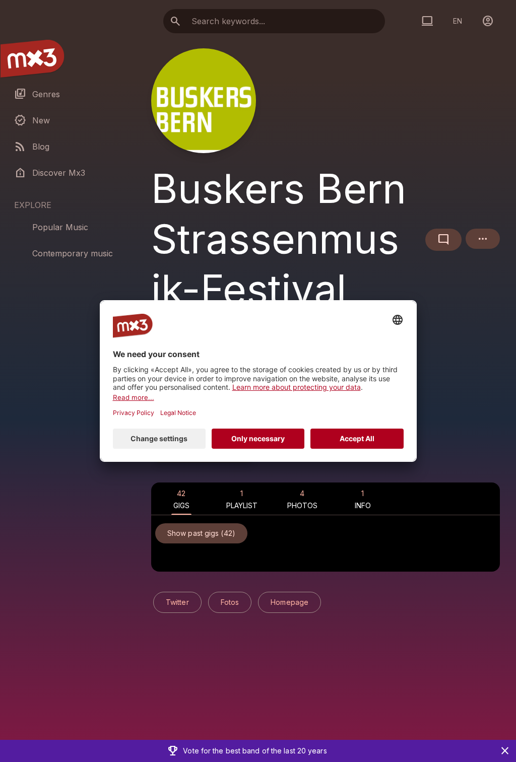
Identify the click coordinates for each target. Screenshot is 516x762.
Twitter (177, 602)
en (457, 21)
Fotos (230, 602)
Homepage (289, 602)
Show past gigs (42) (201, 533)
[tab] (181, 498)
